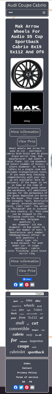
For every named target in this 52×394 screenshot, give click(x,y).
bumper (35, 330)
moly (29, 334)
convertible (19, 328)
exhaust (23, 341)
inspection (36, 341)
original (21, 314)
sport (15, 301)
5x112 (32, 317)
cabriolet (17, 351)
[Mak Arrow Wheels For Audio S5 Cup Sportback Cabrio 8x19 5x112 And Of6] (27, 75)
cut (35, 323)
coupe (23, 345)
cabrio (18, 334)
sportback (36, 352)
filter (21, 309)
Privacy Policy (27, 372)
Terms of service (27, 377)
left (28, 324)
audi (20, 322)
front (22, 317)
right (29, 310)
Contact (27, 368)
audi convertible (32, 314)
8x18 (39, 306)
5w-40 (38, 335)
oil (41, 317)
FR (30, 382)
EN (23, 382)
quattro (16, 306)
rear (43, 330)
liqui (37, 309)
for (14, 340)
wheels (29, 305)
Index (27, 363)
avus (41, 314)
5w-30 (14, 310)
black (14, 313)
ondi (34, 347)
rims (29, 300)
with (22, 301)
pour (13, 318)
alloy (38, 300)
